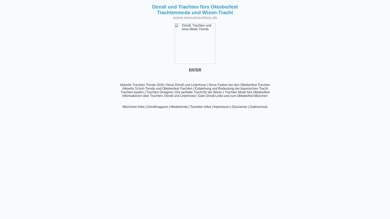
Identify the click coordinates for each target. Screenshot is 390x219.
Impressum (221, 106)
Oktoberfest (261, 92)
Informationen (132, 96)
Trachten (156, 96)
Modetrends (179, 106)
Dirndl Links (214, 96)
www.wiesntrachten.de (195, 17)
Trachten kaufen (132, 92)
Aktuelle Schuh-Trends (138, 88)
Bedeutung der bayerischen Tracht (243, 88)
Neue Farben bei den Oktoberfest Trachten (239, 85)
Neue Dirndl (175, 85)
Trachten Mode (235, 92)
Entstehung (203, 88)
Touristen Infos (200, 106)
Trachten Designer (159, 92)
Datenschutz (259, 106)
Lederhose (198, 85)
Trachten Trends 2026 (148, 85)
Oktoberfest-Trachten (177, 88)
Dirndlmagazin (157, 106)
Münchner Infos (133, 106)
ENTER (195, 70)
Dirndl (168, 96)
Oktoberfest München (252, 96)
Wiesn (217, 92)
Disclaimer (239, 106)
